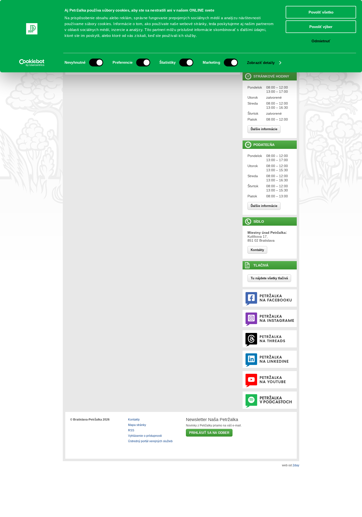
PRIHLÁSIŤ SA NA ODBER (209, 433)
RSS (131, 430)
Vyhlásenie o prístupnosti (145, 436)
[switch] (143, 62)
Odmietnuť (321, 41)
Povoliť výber (320, 27)
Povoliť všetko (321, 12)
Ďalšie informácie (264, 129)
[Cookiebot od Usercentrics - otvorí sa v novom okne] (31, 62)
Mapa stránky (137, 425)
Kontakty (257, 250)
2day (296, 465)
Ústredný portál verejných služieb (150, 441)
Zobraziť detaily (261, 63)
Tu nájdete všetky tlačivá (269, 278)
